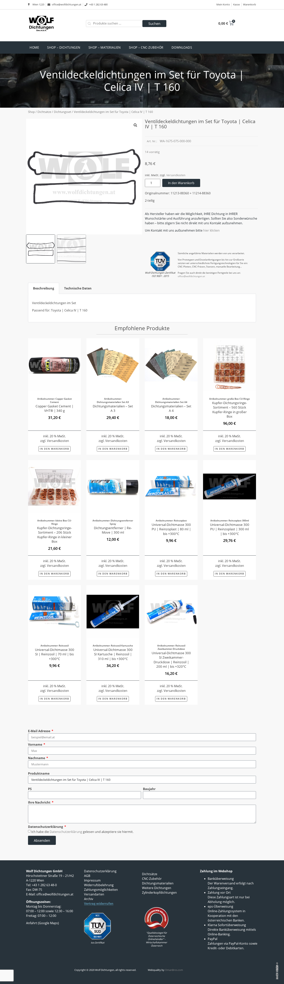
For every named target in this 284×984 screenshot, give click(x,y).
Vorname (35, 744)
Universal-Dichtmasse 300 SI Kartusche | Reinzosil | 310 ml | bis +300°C (113, 654)
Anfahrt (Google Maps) (42, 923)
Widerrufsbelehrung (99, 885)
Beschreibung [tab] (43, 288)
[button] (135, 125)
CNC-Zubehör (152, 879)
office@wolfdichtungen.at (191, 276)
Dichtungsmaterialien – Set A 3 (113, 408)
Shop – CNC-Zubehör (146, 47)
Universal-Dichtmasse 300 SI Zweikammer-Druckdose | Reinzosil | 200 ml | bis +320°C (171, 660)
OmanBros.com (174, 970)
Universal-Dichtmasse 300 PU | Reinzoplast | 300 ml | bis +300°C (229, 529)
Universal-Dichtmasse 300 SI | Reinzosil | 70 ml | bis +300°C (54, 654)
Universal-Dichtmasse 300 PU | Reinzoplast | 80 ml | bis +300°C (171, 529)
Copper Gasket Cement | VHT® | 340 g (54, 408)
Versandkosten (175, 175)
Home (34, 47)
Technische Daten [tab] (78, 288)
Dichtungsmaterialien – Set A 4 (171, 408)
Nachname (37, 758)
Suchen (154, 23)
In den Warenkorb (181, 183)
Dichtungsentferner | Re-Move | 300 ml (113, 530)
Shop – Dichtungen (63, 47)
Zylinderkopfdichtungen (159, 892)
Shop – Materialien (104, 47)
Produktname (38, 773)
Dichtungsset (62, 112)
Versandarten (94, 894)
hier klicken (211, 230)
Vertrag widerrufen (98, 903)
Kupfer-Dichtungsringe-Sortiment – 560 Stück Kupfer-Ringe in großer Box (229, 409)
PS (30, 788)
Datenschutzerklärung (46, 826)
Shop (31, 112)
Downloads (182, 47)
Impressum (92, 880)
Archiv (88, 899)
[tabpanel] (142, 308)
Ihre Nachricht (39, 802)
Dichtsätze (44, 112)
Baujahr (149, 788)
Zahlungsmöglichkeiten (101, 890)
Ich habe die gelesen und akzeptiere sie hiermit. (82, 832)
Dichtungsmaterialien (157, 883)
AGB (87, 876)
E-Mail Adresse (39, 731)
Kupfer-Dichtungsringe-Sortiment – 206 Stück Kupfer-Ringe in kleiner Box (54, 534)
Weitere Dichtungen (156, 888)
